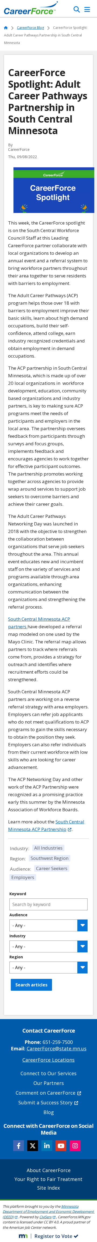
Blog (48, 1112)
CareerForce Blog (30, 27)
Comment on (45, 1093)
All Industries (48, 848)
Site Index (48, 1188)
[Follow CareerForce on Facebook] (18, 1145)
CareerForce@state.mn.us (56, 1048)
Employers (22, 877)
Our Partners (48, 1083)
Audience (18, 915)
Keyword (17, 894)
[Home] (31, 9)
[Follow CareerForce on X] (32, 1145)
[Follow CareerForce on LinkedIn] (46, 1145)
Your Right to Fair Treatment (48, 1179)
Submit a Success (45, 1102)
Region (16, 957)
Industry (17, 936)
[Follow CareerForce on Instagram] (75, 1145)
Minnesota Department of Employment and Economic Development (48, 1211)
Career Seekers (51, 868)
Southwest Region (49, 858)
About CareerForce (49, 1170)
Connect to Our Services (48, 1073)
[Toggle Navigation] (87, 9)
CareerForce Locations (48, 1060)
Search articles (31, 985)
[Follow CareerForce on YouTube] (61, 1145)
